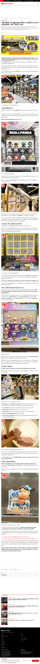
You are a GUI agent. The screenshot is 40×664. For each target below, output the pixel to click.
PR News (2, 637)
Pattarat (2, 32)
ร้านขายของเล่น (6, 569)
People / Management (4, 636)
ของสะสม (10, 569)
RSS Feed (22, 641)
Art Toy (19, 569)
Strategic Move (6, 18)
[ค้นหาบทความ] (35, 3)
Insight (2, 646)
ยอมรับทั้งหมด (35, 660)
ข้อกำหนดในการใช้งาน (24, 639)
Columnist (2, 641)
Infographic (3, 642)
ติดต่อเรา (22, 636)
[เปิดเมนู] (38, 4)
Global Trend (3, 647)
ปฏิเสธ (29, 660)
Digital (2, 639)
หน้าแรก (2, 18)
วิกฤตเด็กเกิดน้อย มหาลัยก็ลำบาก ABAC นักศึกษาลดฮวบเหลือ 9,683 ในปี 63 (20, 620)
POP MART (15, 569)
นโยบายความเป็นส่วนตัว (24, 637)
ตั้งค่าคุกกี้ (24, 660)
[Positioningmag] (7, 4)
